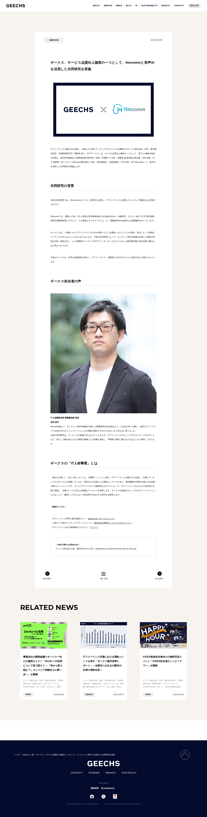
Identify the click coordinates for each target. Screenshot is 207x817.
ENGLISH (194, 5)
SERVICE (108, 6)
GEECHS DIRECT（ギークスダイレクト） (113, 523)
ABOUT (96, 6)
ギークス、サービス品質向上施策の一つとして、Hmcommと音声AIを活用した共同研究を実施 (76, 755)
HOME (17, 755)
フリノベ (94, 527)
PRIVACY (110, 772)
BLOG (129, 6)
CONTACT (179, 6)
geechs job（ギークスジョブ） (101, 519)
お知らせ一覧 (28, 755)
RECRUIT (165, 6)
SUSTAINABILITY (149, 6)
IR (136, 6)
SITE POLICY (129, 772)
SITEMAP (94, 772)
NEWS (119, 6)
